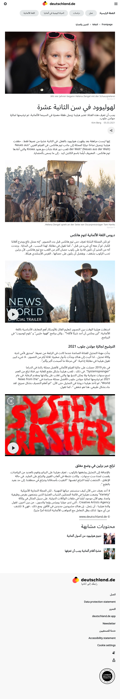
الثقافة (95, 25)
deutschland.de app (104, 616)
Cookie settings (106, 645)
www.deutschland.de (93, 517)
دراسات (76, 13)
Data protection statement (100, 601)
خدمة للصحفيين (107, 630)
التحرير (112, 609)
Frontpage (107, 25)
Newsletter (109, 623)
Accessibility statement (102, 638)
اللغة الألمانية (29, 13)
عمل (91, 13)
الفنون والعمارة (82, 25)
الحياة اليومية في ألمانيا (54, 13)
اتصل (113, 594)
